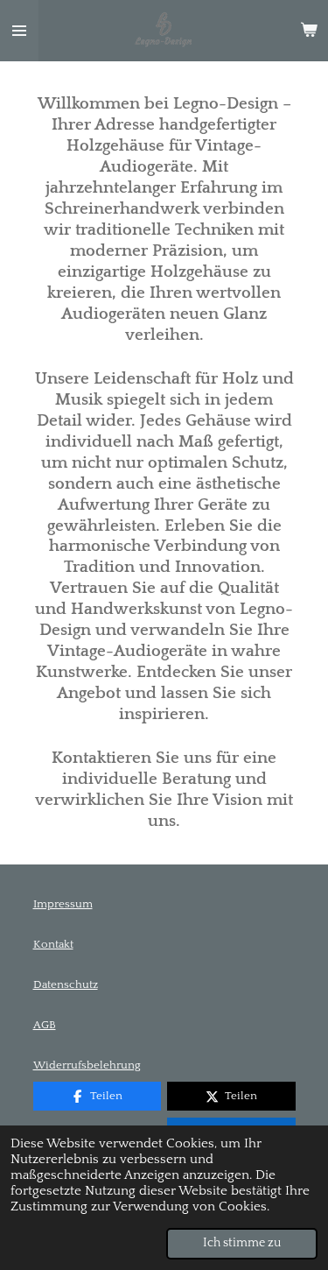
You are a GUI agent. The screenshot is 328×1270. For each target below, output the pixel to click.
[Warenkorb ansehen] (309, 30)
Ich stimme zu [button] (242, 1243)
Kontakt (53, 944)
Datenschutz (65, 984)
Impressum (63, 904)
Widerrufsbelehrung (87, 1065)
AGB (44, 1025)
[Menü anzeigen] (19, 30)
